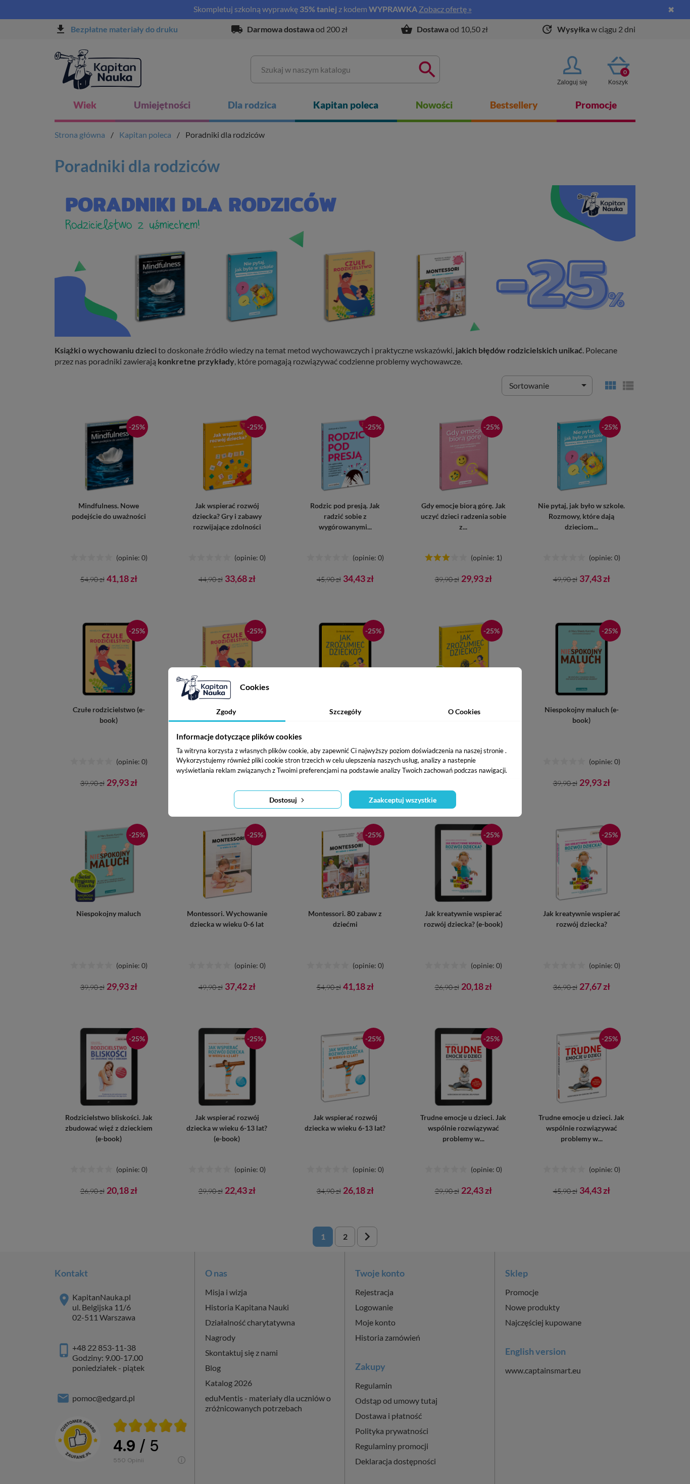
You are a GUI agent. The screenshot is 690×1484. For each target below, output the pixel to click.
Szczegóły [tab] (345, 711)
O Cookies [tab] (464, 711)
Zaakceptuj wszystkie (402, 800)
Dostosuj (284, 800)
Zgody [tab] (226, 711)
